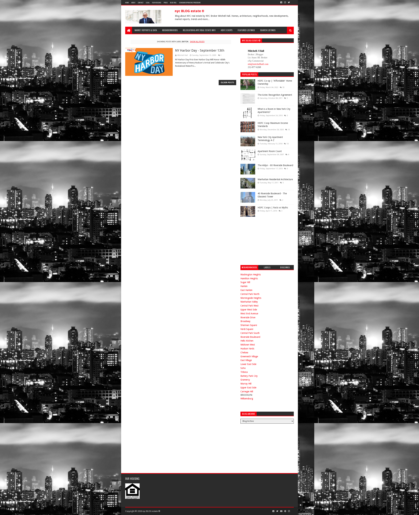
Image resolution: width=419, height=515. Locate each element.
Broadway (245, 321)
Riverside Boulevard (250, 337)
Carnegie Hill (246, 391)
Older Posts (227, 82)
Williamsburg (246, 398)
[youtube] (281, 511)
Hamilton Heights (249, 278)
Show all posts (197, 42)
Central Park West (249, 305)
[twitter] (289, 2)
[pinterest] (285, 511)
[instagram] (285, 2)
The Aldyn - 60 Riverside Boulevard (275, 165)
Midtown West (247, 344)
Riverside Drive (247, 317)
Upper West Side (248, 309)
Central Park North (249, 294)
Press (166, 2)
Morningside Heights (250, 298)
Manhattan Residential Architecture (275, 179)
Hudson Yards (247, 348)
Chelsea (244, 352)
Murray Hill (245, 383)
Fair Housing (156, 2)
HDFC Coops (226, 30)
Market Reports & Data (146, 30)
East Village (246, 360)
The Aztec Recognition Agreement (275, 95)
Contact (140, 2)
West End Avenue (249, 313)
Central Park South (250, 333)
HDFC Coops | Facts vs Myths (273, 207)
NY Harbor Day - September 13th (199, 50)
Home (127, 2)
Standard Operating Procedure (189, 2)
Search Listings (267, 30)
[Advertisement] (265, 240)
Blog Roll (173, 2)
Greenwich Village (249, 356)
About (133, 2)
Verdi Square (246, 329)
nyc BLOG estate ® (189, 11)
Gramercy (245, 379)
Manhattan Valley (249, 301)
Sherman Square (248, 325)
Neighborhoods (170, 30)
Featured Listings (246, 30)
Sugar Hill (245, 282)
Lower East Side (248, 364)
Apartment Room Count (270, 151)
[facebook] (281, 2)
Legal (148, 2)
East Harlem (246, 290)
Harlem (243, 286)
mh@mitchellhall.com (258, 64)
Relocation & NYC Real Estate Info (199, 30)
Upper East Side (248, 387)
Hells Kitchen (246, 340)
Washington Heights (250, 274)
